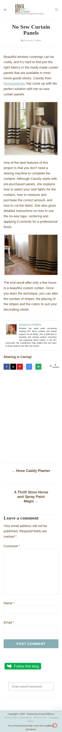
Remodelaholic (14, 83)
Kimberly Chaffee (32, 40)
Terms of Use (40, 717)
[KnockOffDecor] (30, 10)
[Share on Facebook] (7, 367)
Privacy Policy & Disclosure (18, 717)
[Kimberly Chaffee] (11, 337)
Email (9, 622)
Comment (12, 546)
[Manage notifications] (55, 725)
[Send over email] (38, 367)
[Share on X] (13, 367)
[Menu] (5, 10)
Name (9, 603)
